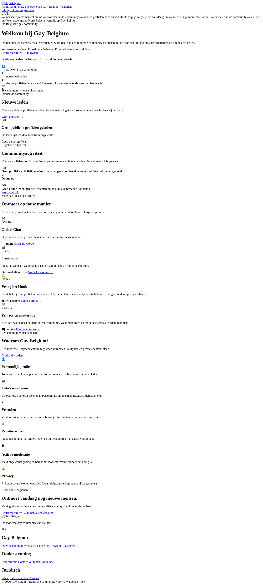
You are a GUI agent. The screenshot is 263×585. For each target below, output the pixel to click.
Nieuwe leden (34, 6)
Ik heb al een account (40, 512)
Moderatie (47, 561)
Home (6, 6)
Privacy (7, 578)
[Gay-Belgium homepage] (11, 3)
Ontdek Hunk (31, 300)
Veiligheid (66, 6)
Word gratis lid (12, 116)
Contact (23, 561)
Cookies (34, 578)
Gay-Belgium (51, 6)
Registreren (68, 545)
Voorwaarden (20, 578)
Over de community (14, 545)
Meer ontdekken (28, 329)
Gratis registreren (23, 10)
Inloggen (7, 10)
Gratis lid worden (26, 243)
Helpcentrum (10, 561)
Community (17, 6)
